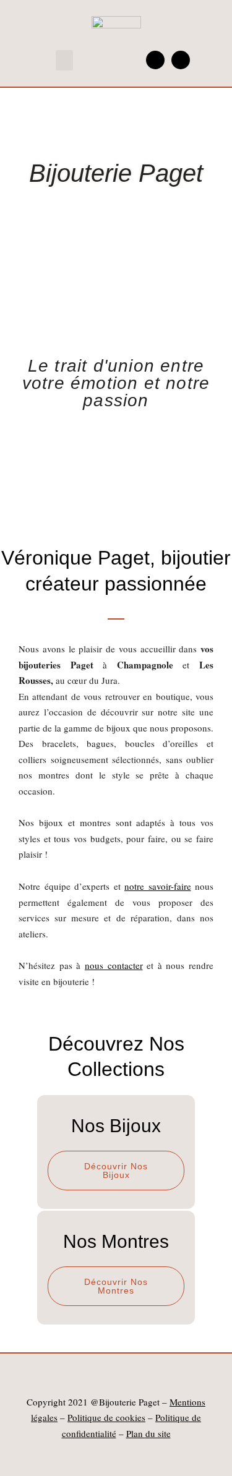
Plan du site (148, 1433)
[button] (64, 60)
